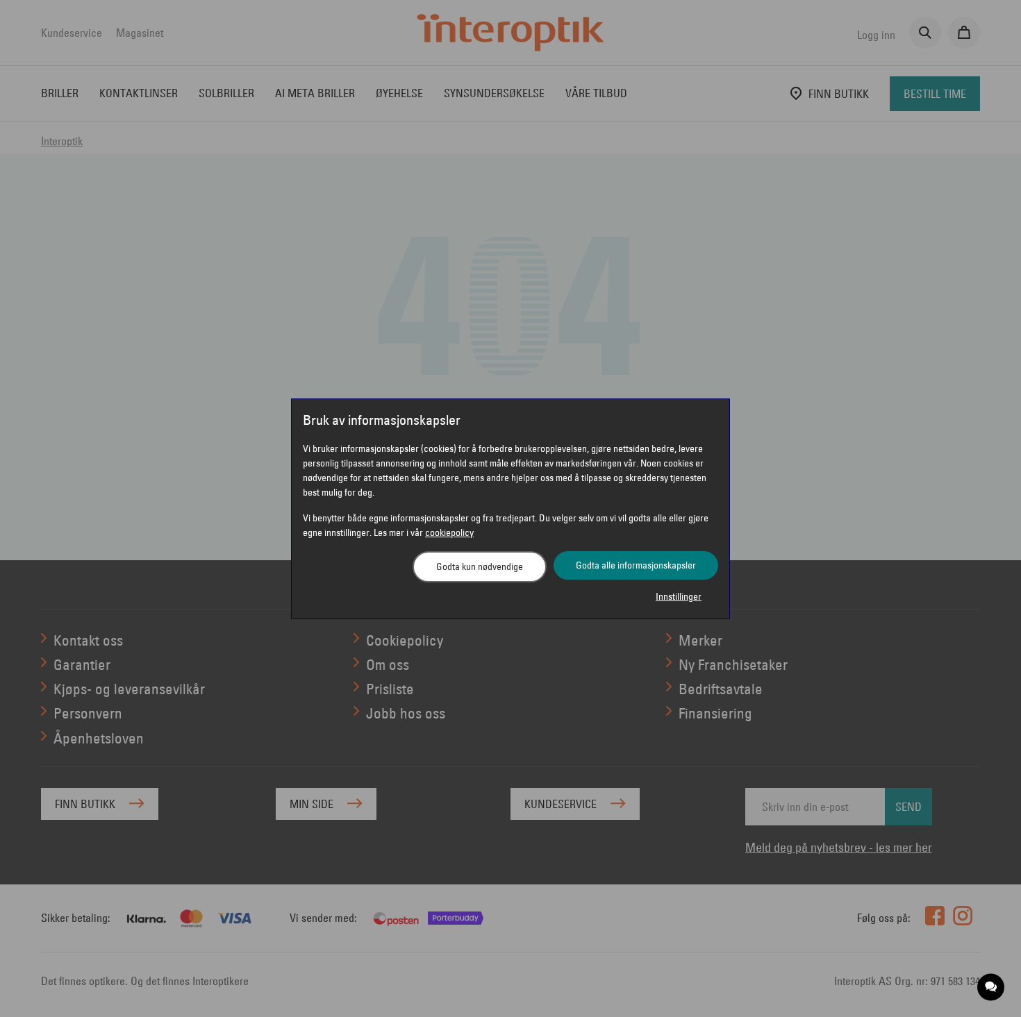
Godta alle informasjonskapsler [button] (636, 565)
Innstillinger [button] (679, 596)
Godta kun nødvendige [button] (479, 566)
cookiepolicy (449, 532)
